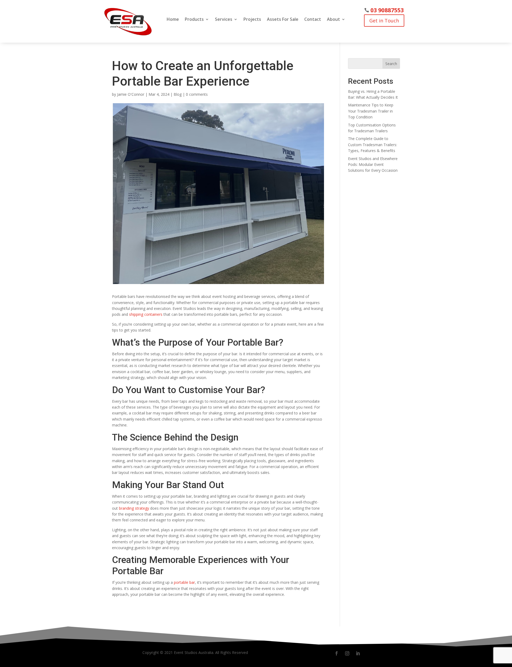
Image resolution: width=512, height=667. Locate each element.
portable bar (184, 582)
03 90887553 (387, 10)
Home (173, 19)
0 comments (197, 94)
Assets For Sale (282, 19)
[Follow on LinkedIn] (358, 653)
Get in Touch (384, 20)
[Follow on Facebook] (336, 653)
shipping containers (146, 314)
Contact (312, 19)
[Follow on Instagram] (347, 653)
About (333, 19)
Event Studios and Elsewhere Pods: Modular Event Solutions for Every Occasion (373, 164)
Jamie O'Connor (130, 94)
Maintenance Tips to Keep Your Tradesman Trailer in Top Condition (370, 110)
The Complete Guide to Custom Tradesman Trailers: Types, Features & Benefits (372, 144)
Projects (252, 19)
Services (223, 19)
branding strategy (134, 508)
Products (194, 19)
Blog (178, 94)
